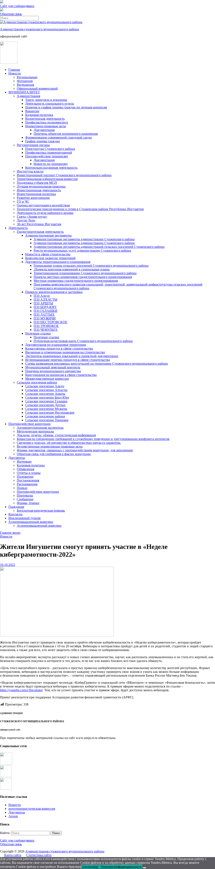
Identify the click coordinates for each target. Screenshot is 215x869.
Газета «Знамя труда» (32, 216)
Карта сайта (12, 855)
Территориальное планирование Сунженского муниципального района (85, 273)
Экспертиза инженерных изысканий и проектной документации (71, 356)
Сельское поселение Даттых (45, 405)
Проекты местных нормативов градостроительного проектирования (83, 277)
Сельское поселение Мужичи (46, 409)
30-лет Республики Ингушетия (39, 224)
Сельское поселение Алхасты (46, 390)
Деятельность (18, 228)
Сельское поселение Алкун (44, 386)
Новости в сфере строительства (47, 254)
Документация (44, 130)
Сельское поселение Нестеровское (49, 412)
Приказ (22, 488)
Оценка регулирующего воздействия (43, 205)
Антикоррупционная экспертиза (40, 427)
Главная (14, 69)
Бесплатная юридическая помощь (41, 510)
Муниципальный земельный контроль (52, 367)
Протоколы (25, 495)
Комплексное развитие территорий (50, 258)
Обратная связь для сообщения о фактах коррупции (54, 454)
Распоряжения (27, 484)
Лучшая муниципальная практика (41, 186)
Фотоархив (25, 81)
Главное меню (10, 532)
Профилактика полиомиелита (46, 122)
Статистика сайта (38, 855)
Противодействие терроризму (46, 156)
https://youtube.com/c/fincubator (21, 690)
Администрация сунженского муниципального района (39, 29)
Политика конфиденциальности (121, 866)
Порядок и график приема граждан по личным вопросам (66, 107)
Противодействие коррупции (29, 424)
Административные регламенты (48, 235)
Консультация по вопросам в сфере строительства (61, 375)
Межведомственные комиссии (47, 378)
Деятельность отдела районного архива (45, 213)
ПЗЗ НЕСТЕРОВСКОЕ (50, 322)
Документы (16, 458)
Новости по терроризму (51, 164)
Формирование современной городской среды (58, 137)
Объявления (25, 469)
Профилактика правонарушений (48, 152)
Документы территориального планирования (57, 262)
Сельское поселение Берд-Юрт (47, 397)
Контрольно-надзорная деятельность (51, 167)
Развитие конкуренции (33, 198)
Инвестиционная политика (36, 194)
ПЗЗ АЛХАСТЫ (45, 299)
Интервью (24, 461)
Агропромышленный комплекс (30, 522)
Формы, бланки (28, 503)
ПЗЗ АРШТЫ (43, 303)
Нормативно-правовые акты (45, 126)
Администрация (28, 96)
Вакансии (32, 111)
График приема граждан (42, 141)
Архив (13, 816)
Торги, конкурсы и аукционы (46, 100)
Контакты (15, 514)
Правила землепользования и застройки (54, 292)
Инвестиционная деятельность (39, 190)
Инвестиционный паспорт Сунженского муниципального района (64, 175)
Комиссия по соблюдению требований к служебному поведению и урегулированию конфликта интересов (93, 439)
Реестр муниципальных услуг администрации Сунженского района (82, 250)
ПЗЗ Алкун (42, 295)
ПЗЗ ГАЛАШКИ (45, 311)
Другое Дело (26, 220)
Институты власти (30, 171)
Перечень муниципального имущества (53, 371)
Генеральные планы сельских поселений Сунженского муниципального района (91, 265)
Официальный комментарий (37, 88)
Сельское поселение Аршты (45, 393)
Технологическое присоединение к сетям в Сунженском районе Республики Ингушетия (80, 209)
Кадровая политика (39, 115)
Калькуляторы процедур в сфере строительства (59, 348)
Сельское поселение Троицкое (46, 420)
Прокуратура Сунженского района (50, 149)
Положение (25, 476)
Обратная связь (11, 14)
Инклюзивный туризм (24, 518)
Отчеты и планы (29, 473)
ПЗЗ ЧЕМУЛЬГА (46, 329)
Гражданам (16, 507)
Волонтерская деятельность (45, 118)
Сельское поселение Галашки (46, 401)
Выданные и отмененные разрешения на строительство (65, 352)
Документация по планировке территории (55, 344)
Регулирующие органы (33, 145)
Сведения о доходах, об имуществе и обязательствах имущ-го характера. (69, 442)
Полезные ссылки (38, 333)
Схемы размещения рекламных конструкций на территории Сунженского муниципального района (96, 363)
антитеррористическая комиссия (31, 808)
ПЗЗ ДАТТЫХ (44, 314)
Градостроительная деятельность (40, 231)
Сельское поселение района (45, 416)
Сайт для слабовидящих (17, 840)
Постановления (28, 480)
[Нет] (144, 867)
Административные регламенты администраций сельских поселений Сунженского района (99, 246)
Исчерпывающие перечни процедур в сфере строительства (67, 360)
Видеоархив (25, 84)
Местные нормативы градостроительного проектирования (76, 280)
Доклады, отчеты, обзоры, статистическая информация (56, 435)
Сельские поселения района (37, 382)
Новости (14, 73)
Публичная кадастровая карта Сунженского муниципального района (83, 341)
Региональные (27, 77)
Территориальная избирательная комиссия (47, 179)
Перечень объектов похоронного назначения (66, 133)
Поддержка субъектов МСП (37, 182)
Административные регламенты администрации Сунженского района (84, 239)
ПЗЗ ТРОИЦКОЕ (46, 326)
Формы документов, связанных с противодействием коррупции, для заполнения (75, 450)
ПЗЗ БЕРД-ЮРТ (45, 307)
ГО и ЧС (23, 201)
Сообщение (25, 499)
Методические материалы (35, 431)
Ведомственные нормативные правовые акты (50, 446)
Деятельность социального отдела (49, 103)
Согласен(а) (90, 866)
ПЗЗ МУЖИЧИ (45, 318)
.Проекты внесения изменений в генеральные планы (72, 269)
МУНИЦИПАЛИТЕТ (24, 92)
